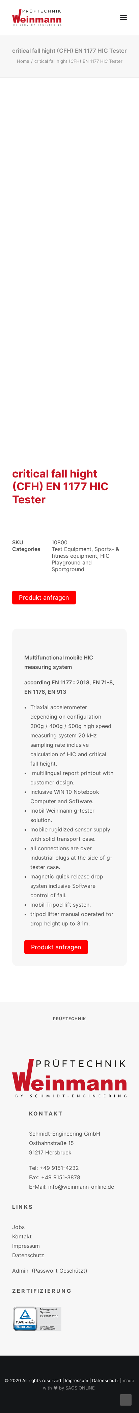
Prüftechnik (69, 1018)
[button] (123, 17)
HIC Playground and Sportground (81, 562)
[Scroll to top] (126, 1399)
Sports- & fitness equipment (85, 552)
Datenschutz (28, 1255)
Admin (20, 1270)
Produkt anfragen (44, 597)
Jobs (18, 1227)
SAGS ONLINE (80, 1388)
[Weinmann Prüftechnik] (36, 17)
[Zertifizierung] (37, 1318)
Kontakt (22, 1236)
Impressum (26, 1245)
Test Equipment (71, 549)
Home (23, 61)
